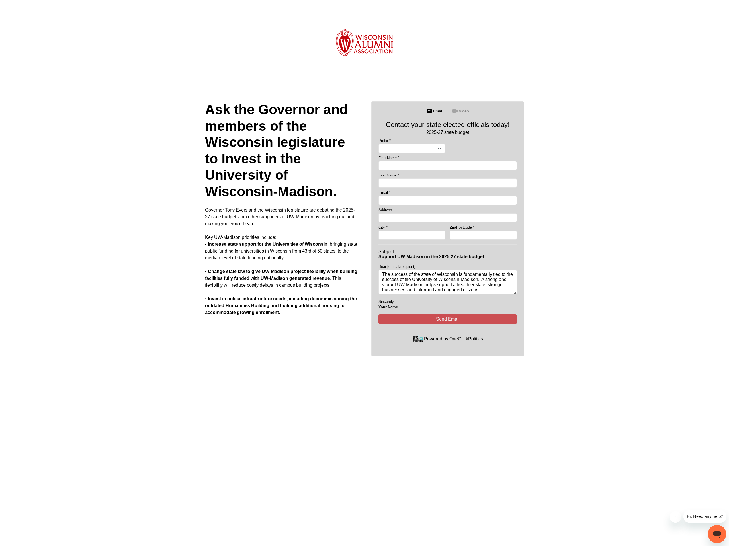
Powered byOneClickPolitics (453, 338)
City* (383, 227)
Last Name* (388, 175)
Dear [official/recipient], (397, 266)
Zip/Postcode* (462, 227)
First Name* (388, 158)
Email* (384, 192)
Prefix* (384, 141)
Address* (386, 210)
